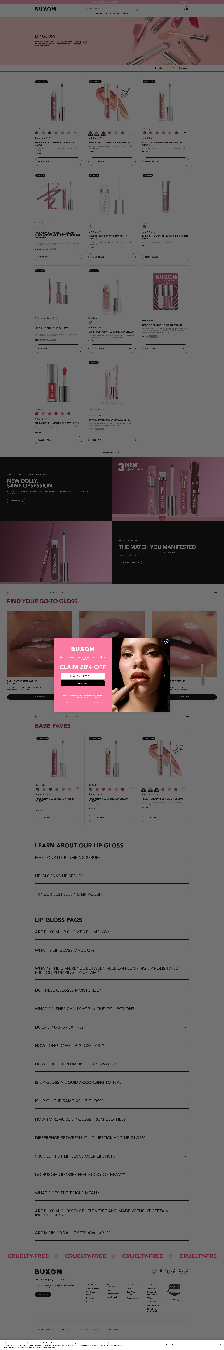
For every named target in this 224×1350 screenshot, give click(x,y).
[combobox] (65, 676)
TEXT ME (83, 683)
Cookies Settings (172, 1345)
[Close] (220, 1344)
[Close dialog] (167, 642)
